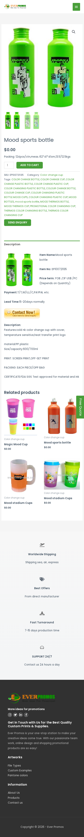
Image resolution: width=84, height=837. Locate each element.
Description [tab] (12, 244)
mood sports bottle (27, 201)
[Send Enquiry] (22, 313)
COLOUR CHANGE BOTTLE (61, 188)
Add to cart (29, 165)
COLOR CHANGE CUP (52, 179)
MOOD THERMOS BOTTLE (54, 201)
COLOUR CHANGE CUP (17, 192)
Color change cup (51, 175)
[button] (73, 31)
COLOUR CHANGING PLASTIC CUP (48, 197)
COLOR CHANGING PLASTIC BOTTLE (24, 188)
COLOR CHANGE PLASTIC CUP (51, 184)
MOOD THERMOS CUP (16, 206)
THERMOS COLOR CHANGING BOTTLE (25, 210)
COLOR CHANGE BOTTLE (25, 179)
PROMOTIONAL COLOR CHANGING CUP (52, 206)
